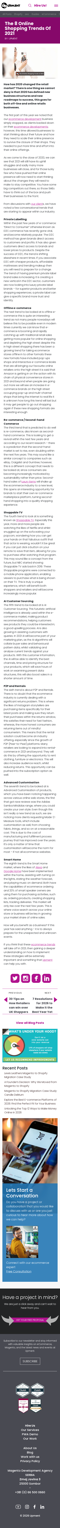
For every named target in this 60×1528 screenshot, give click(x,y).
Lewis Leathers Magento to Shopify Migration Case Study (26, 1075)
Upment (13, 38)
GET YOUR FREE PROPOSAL (30, 1320)
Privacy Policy (30, 1461)
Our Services (30, 1430)
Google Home (12, 871)
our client (37, 204)
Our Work (30, 1439)
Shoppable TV (25, 520)
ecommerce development (24, 119)
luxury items (28, 481)
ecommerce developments (31, 127)
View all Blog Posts (30, 1023)
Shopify (18, 14)
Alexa (39, 867)
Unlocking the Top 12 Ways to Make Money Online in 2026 (30, 1110)
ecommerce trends (43, 944)
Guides (35, 14)
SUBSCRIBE (30, 1361)
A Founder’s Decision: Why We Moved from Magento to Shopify (30, 1084)
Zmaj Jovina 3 (30, 1479)
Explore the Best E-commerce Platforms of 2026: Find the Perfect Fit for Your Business (30, 1101)
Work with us (30, 1457)
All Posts (7, 14)
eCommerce (49, 14)
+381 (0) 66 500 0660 (30, 1492)
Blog (30, 1452)
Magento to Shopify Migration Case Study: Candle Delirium (30, 1093)
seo (27, 14)
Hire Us (40, 5)
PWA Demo (30, 1434)
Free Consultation (18, 1271)
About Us (30, 1448)
